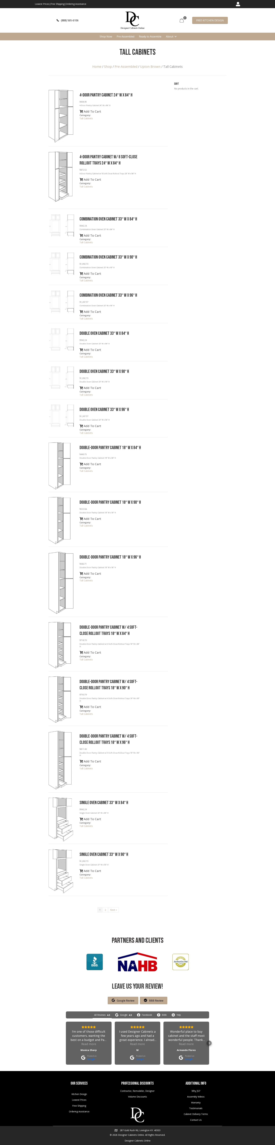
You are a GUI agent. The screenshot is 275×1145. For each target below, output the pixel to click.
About (169, 36)
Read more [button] (88, 1044)
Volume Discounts (137, 1096)
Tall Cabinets (86, 118)
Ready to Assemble (150, 36)
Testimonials (195, 1108)
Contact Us (196, 1119)
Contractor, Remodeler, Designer (137, 1090)
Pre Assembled (125, 36)
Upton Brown (150, 66)
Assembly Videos (195, 1096)
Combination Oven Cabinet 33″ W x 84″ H (108, 219)
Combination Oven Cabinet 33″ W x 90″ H (108, 257)
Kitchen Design (79, 1094)
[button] (67, 20)
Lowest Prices (42, 3)
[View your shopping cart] (182, 20)
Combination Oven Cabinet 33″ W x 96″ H (108, 295)
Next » (113, 909)
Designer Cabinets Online (138, 1140)
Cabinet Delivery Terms (196, 1114)
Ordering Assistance (76, 3)
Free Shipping (57, 3)
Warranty (196, 1102)
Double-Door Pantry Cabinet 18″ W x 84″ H (110, 447)
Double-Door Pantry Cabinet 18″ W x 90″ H (110, 502)
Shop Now (106, 36)
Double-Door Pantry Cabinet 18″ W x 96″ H (110, 557)
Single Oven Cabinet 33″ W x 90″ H (104, 854)
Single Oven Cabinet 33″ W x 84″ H (104, 802)
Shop (108, 66)
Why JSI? (196, 1090)
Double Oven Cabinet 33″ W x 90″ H (104, 371)
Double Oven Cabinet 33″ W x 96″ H (104, 409)
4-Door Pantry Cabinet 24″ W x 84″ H (106, 95)
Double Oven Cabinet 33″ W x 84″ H (104, 333)
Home (96, 66)
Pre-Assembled (126, 66)
